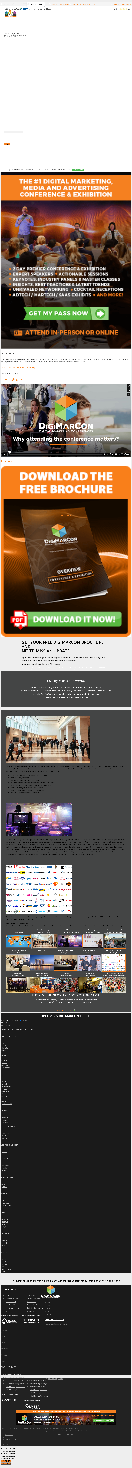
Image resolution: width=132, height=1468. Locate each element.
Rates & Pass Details (34, 1299)
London (4, 1152)
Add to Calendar (37, 4)
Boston (4, 1045)
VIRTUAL (5, 1252)
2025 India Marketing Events (15, 1377)
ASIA (3, 1212)
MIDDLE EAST (7, 1177)
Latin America (6, 1269)
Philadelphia (5, 1091)
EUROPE (4, 1159)
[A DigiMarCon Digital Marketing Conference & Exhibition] (52, 1299)
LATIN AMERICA (8, 1126)
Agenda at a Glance (12, 1299)
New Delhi (5, 1219)
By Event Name (14, 1020)
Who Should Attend (12, 1305)
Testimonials (31, 1302)
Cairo (3, 1200)
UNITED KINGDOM (9, 1145)
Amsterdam (5, 1166)
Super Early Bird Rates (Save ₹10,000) (84, 4)
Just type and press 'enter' (6, 94)
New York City (6, 1086)
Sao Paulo (5, 1138)
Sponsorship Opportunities (36, 1305)
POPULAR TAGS (8, 1367)
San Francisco (6, 1099)
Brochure (6, 461)
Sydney (4, 1245)
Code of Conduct (10, 1440)
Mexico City (5, 1133)
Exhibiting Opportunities (35, 1308)
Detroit (4, 1058)
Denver (4, 1055)
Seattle (4, 1101)
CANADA (5, 1110)
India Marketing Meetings (38, 1384)
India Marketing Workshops (39, 1396)
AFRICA (4, 1194)
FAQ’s (7, 1311)
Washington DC (7, 1104)
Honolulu (5, 1060)
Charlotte (5, 1048)
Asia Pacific (5, 1262)
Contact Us (31, 1311)
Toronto (4, 1120)
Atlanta (4, 1043)
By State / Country (9, 1023)
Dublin (4, 1171)
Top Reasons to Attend (13, 1308)
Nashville (5, 1084)
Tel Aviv (4, 1187)
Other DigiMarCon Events (122, 4)
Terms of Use (9, 1445)
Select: (3, 1020)
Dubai (3, 1184)
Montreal (5, 1118)
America (4, 1259)
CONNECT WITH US (54, 1319)
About (8, 1296)
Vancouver (5, 1123)
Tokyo (4, 1227)
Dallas (4, 1053)
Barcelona (5, 1168)
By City (24, 1020)
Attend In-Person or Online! (60, 4)
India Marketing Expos (13, 1390)
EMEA (3, 1267)
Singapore (5, 1224)
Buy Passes (31, 1296)
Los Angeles (6, 1068)
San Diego (5, 1096)
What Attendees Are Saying (18, 367)
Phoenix (4, 1094)
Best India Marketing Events (15, 1381)
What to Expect (11, 1302)
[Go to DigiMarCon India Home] (10, 19)
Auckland (5, 1240)
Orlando (4, 1089)
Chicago (4, 1050)
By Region (6, 1025)
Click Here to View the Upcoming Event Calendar (17, 1029)
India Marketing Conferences (15, 1387)
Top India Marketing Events (15, 1384)
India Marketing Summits (38, 1393)
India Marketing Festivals (38, 1380)
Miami (4, 1082)
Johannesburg (6, 1205)
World (3, 1272)
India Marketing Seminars (38, 1390)
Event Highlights (11, 379)
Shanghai (5, 1222)
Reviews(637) (122, 9)
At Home (5, 1264)
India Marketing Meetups (38, 1387)
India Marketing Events (13, 1374)
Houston (4, 1063)
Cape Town (5, 1203)
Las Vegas (5, 1065)
